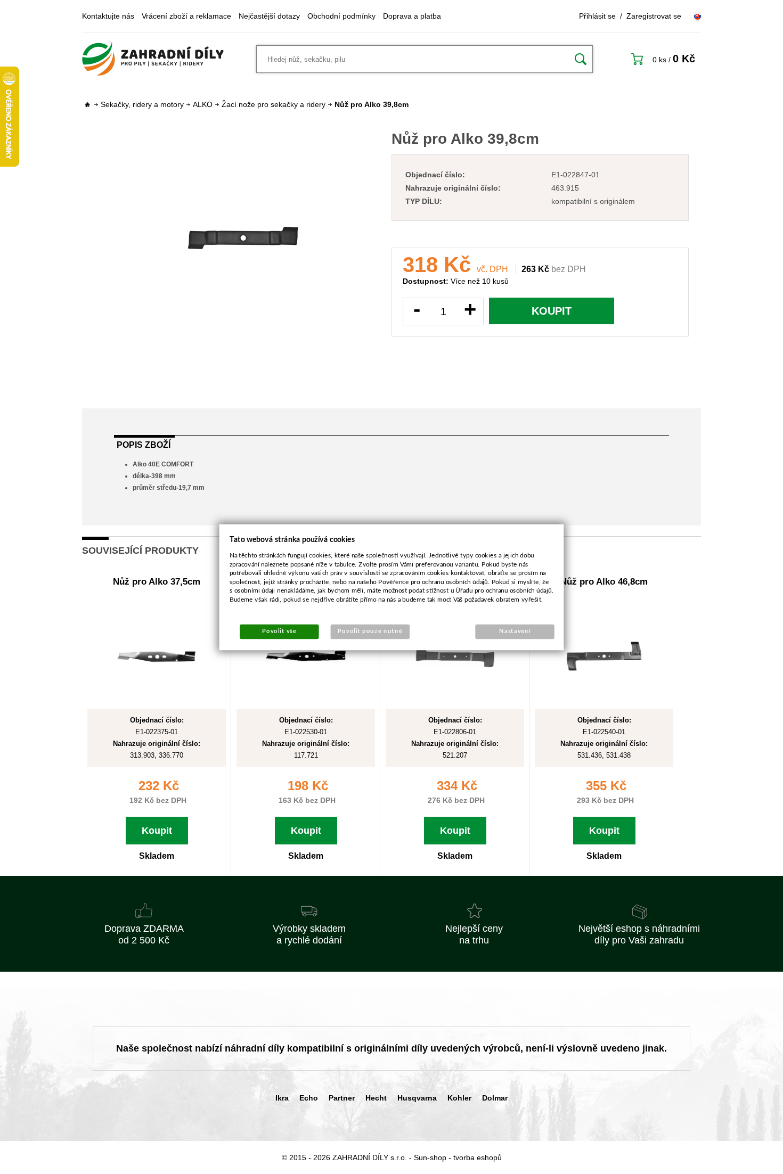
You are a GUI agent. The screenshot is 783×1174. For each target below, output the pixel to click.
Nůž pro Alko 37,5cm (156, 582)
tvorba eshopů (477, 1157)
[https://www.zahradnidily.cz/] (153, 59)
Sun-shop (430, 1157)
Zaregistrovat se (653, 16)
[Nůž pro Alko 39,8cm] (242, 238)
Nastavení (515, 631)
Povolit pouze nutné (370, 631)
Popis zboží (143, 444)
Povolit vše (279, 631)
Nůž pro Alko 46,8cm (604, 582)
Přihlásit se (597, 16)
